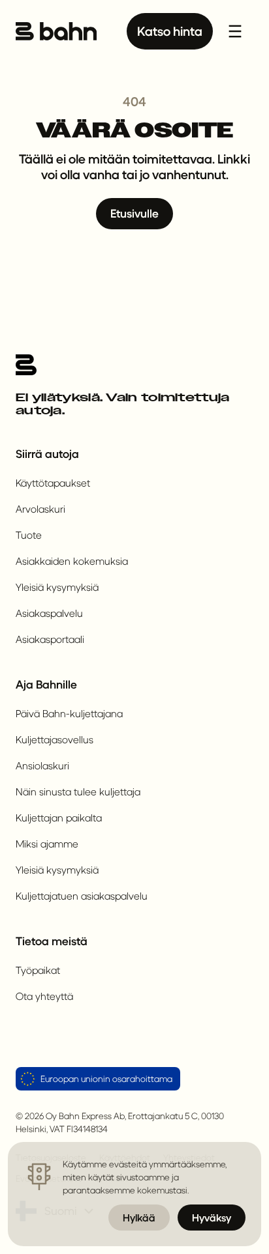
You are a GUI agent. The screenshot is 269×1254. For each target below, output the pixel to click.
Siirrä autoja (47, 454)
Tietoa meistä (51, 941)
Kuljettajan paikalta (59, 817)
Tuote (29, 534)
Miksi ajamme (47, 843)
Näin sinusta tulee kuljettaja (78, 791)
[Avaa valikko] (235, 31)
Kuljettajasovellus (54, 739)
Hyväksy (211, 1217)
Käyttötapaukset (53, 482)
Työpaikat (38, 969)
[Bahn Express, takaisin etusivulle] (56, 31)
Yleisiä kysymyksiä (57, 586)
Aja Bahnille (46, 684)
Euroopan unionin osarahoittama (106, 1078)
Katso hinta (169, 30)
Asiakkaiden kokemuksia (72, 560)
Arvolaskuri (40, 508)
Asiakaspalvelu (49, 612)
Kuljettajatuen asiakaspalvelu (82, 895)
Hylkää (139, 1217)
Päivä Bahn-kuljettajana (69, 713)
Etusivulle (134, 213)
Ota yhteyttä (44, 996)
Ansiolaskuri (42, 765)
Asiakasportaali (50, 639)
